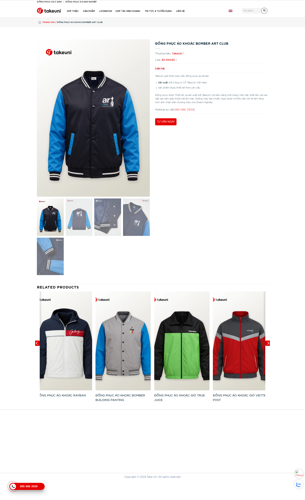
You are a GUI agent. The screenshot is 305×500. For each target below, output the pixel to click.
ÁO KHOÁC (168, 59)
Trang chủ (48, 22)
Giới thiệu (73, 10)
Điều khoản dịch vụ (186, 445)
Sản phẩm (89, 10)
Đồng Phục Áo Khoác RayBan (61, 395)
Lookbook (105, 10)
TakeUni (177, 53)
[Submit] (264, 11)
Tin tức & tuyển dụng (158, 10)
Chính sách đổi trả (127, 457)
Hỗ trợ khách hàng (127, 444)
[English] (230, 10)
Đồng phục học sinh (49, 1)
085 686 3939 (184, 109)
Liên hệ (180, 10)
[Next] (268, 350)
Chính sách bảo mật (127, 463)
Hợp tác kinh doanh (128, 10)
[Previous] (37, 350)
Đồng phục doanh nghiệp (81, 1)
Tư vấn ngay (166, 122)
